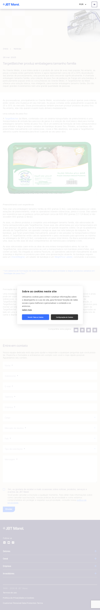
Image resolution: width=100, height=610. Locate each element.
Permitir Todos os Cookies (35, 317)
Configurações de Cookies (64, 317)
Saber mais (27, 309)
